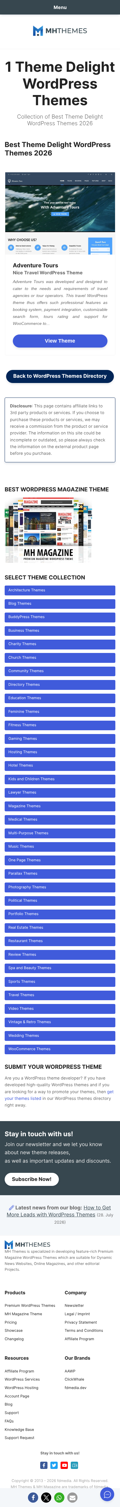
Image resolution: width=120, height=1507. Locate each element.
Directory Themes (24, 685)
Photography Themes (27, 887)
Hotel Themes (20, 765)
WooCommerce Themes (29, 1049)
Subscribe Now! (32, 1179)
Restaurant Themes (25, 941)
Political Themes (22, 901)
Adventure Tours (35, 265)
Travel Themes (21, 995)
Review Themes (22, 955)
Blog (9, 1404)
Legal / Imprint (77, 1314)
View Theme (60, 341)
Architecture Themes (26, 590)
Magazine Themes (24, 806)
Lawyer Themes (22, 792)
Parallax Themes (23, 873)
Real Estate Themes (25, 928)
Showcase (14, 1331)
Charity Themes (22, 644)
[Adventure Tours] (60, 213)
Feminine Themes (23, 712)
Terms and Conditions (84, 1331)
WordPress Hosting (21, 1388)
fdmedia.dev (76, 1388)
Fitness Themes (22, 725)
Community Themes (26, 671)
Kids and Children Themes (31, 779)
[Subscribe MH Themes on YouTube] (64, 1465)
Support (12, 1413)
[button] (33, 1497)
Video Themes (21, 1009)
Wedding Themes (23, 1036)
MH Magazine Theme (23, 1314)
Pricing (11, 1322)
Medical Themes (22, 819)
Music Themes (21, 846)
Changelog (14, 1339)
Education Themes (24, 698)
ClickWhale (74, 1379)
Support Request (19, 1438)
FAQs (9, 1421)
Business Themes (23, 631)
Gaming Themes (22, 739)
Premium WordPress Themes (30, 1306)
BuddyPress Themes (26, 617)
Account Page (17, 1396)
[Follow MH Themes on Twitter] (54, 1465)
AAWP (70, 1371)
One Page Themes (24, 860)
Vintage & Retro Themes (29, 1022)
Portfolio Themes (23, 914)
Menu (60, 7)
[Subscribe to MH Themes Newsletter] (74, 1465)
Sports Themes (21, 982)
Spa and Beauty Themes (29, 968)
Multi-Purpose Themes (28, 833)
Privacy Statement (81, 1322)
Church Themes (22, 658)
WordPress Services (22, 1379)
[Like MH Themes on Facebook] (43, 1465)
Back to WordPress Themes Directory (60, 376)
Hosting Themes (22, 752)
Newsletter (74, 1306)
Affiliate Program (79, 1339)
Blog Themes (19, 604)
